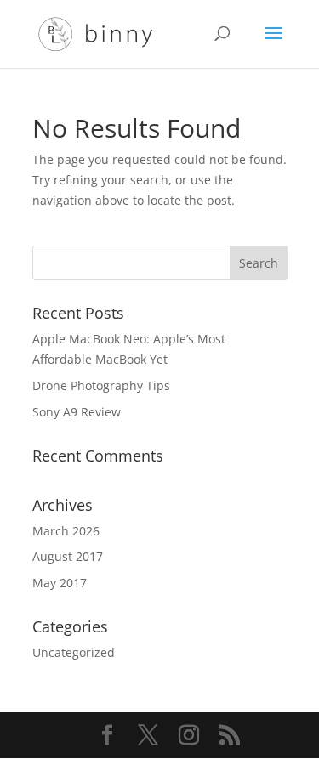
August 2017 (67, 556)
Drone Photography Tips (101, 385)
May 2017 (59, 583)
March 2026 (66, 531)
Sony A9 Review (76, 412)
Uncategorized (73, 652)
